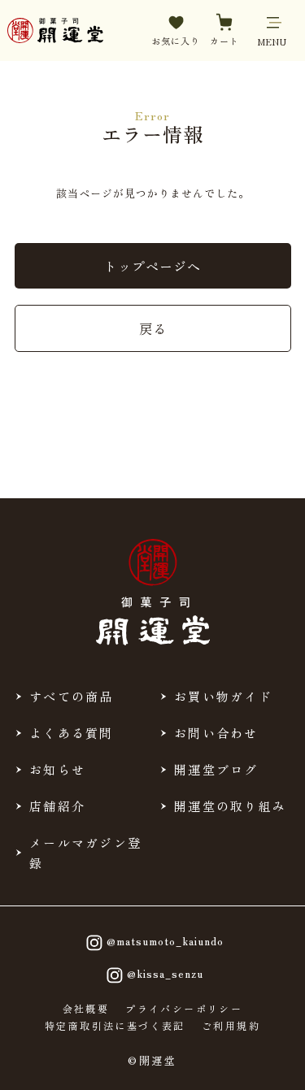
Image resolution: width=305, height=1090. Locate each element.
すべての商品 (71, 696)
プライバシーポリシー (183, 1009)
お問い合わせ (216, 732)
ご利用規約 (231, 1026)
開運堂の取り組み (230, 805)
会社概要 (86, 1009)
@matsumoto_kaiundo (165, 941)
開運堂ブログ (216, 769)
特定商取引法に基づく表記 (115, 1026)
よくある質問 (71, 732)
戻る (153, 328)
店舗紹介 (57, 805)
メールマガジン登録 (85, 852)
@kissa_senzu (165, 973)
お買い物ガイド (223, 696)
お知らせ (57, 769)
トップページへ (152, 266)
